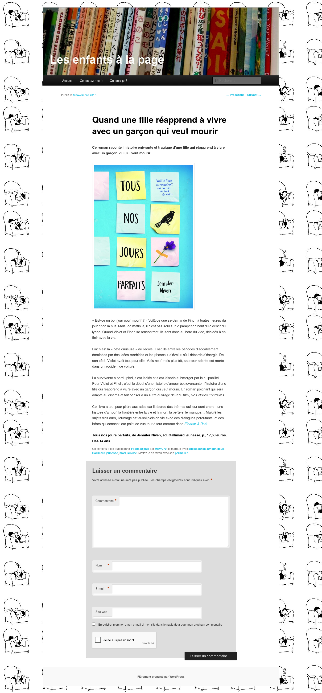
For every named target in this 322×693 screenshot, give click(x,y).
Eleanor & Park (195, 423)
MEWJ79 (161, 449)
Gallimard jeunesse (105, 453)
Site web (101, 611)
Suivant (254, 95)
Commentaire (106, 500)
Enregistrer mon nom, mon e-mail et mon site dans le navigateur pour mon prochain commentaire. (160, 624)
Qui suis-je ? (118, 80)
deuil (220, 449)
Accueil (67, 80)
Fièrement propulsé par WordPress (161, 676)
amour (211, 449)
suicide (132, 453)
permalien (181, 453)
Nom (102, 565)
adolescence (197, 449)
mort (123, 453)
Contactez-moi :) (91, 80)
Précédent (235, 95)
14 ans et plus (140, 449)
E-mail (102, 588)
